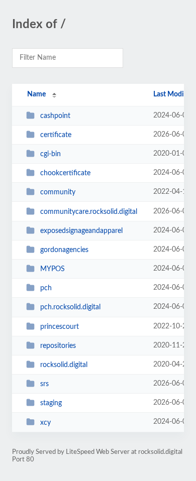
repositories (58, 345)
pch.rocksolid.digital (70, 307)
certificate (55, 135)
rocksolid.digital (63, 365)
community (57, 192)
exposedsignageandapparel (81, 230)
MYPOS (52, 269)
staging (51, 403)
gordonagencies (64, 250)
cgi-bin (50, 154)
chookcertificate (65, 173)
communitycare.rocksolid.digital (88, 211)
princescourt (59, 326)
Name (36, 94)
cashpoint (55, 115)
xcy (45, 422)
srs (44, 384)
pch (46, 288)
